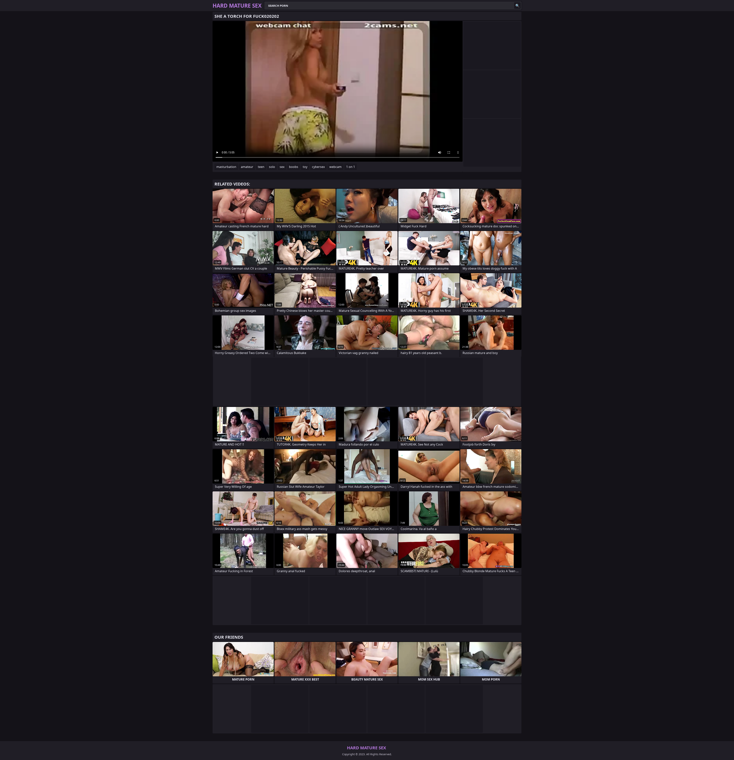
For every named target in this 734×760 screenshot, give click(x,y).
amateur (247, 167)
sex (282, 167)
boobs (293, 167)
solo (272, 167)
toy (305, 167)
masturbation (226, 167)
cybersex (318, 167)
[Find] (517, 5)
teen (261, 167)
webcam (335, 167)
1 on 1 (350, 167)
